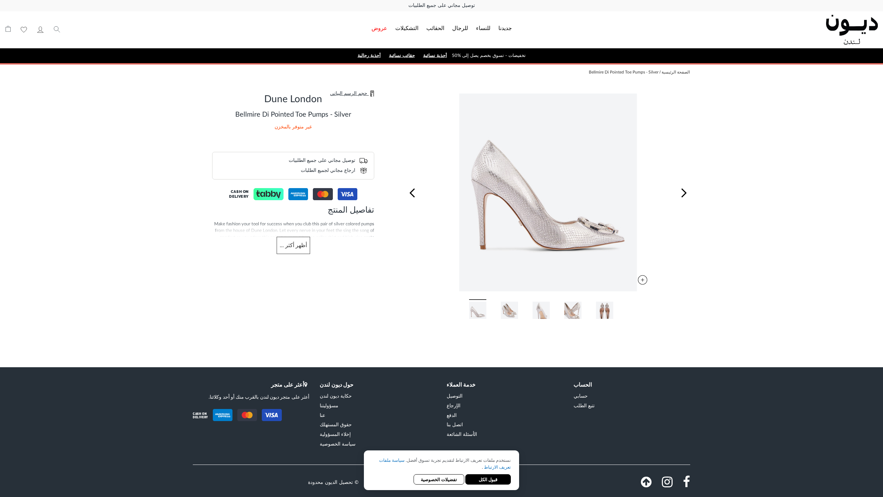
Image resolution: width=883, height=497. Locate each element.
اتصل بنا (455, 424)
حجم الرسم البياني (349, 93)
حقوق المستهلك (336, 424)
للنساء (483, 28)
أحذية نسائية (435, 55)
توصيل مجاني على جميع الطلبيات (441, 5)
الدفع (452, 415)
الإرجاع (453, 405)
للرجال (460, 28)
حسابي (40, 30)
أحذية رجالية (369, 55)
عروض (379, 28)
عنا (322, 415)
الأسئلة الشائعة (462, 434)
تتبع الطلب (584, 405)
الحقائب (435, 28)
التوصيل (455, 396)
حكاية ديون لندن (336, 396)
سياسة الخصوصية (338, 444)
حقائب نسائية (402, 55)
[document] (441, 471)
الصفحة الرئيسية (676, 72)
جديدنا (505, 28)
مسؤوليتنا (329, 405)
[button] (412, 193)
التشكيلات (406, 28)
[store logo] (790, 30)
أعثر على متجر (287, 384)
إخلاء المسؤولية (335, 434)
